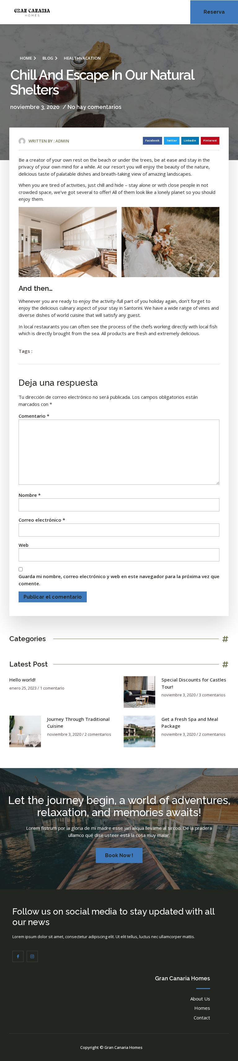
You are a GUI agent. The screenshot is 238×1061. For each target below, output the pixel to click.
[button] (165, 12)
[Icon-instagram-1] (32, 956)
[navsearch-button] (178, 11)
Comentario (34, 416)
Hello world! (22, 680)
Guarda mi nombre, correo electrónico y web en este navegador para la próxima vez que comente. (119, 580)
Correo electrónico (42, 520)
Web (24, 545)
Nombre (30, 495)
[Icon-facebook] (18, 956)
